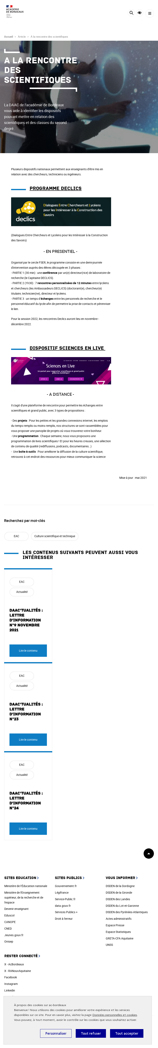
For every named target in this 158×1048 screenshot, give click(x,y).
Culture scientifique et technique (54, 536)
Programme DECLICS (56, 188)
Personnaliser (55, 1033)
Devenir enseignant (16, 909)
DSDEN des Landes (118, 899)
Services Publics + (66, 912)
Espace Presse (115, 925)
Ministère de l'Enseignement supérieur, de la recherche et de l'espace (23, 897)
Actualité (22, 592)
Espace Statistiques (118, 932)
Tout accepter (126, 1033)
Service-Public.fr (65, 899)
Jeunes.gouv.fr (13, 935)
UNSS (109, 945)
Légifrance (62, 892)
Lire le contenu (28, 650)
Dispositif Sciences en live (67, 348)
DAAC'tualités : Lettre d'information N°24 (26, 801)
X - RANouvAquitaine (17, 971)
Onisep (8, 941)
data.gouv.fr (63, 906)
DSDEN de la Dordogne (120, 886)
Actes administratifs (118, 919)
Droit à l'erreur (64, 919)
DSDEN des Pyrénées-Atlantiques (127, 912)
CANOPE (10, 922)
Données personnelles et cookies (114, 1015)
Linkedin (9, 990)
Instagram (11, 984)
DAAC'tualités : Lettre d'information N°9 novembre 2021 (26, 620)
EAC (16, 536)
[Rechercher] (131, 13)
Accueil (8, 36)
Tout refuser (91, 1033)
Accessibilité (139, 12)
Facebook (10, 977)
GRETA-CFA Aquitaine (119, 938)
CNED (8, 928)
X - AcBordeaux (14, 964)
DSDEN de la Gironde (119, 892)
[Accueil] (15, 12)
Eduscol (9, 915)
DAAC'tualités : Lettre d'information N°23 (26, 712)
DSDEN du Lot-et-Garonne (122, 906)
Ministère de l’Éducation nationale (25, 886)
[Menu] (149, 13)
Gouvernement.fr (66, 886)
